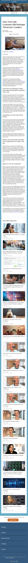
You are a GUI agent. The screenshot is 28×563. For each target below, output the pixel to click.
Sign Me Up (13, 520)
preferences (18, 69)
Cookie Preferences (10, 557)
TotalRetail (11, 51)
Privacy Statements (18, 557)
